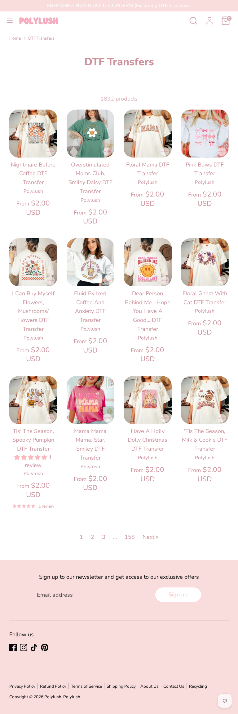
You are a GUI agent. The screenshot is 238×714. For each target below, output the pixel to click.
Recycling (198, 686)
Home (15, 38)
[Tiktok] (34, 647)
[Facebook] (13, 647)
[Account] (209, 19)
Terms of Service (86, 686)
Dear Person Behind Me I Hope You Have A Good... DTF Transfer (147, 311)
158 (130, 537)
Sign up (178, 594)
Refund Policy (53, 686)
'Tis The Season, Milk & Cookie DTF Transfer (204, 440)
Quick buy (33, 146)
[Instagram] (23, 647)
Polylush (52, 697)
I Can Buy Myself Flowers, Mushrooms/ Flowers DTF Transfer (33, 311)
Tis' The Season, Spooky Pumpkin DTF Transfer (33, 440)
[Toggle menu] (10, 21)
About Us (149, 686)
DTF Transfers (41, 38)
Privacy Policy (22, 686)
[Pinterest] (44, 647)
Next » (150, 537)
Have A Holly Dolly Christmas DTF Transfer (147, 440)
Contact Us (173, 686)
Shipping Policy (121, 686)
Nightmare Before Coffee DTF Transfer (33, 173)
